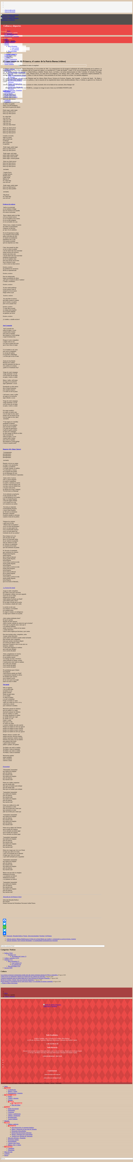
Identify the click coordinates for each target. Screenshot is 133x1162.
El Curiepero (15, 49)
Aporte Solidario (9, 64)
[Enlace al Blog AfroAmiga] (52, 983)
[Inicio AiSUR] (52, 1017)
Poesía (25, 936)
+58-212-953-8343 (9, 12)
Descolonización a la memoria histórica (23, 1127)
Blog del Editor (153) (14, 966)
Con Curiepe (15, 48)
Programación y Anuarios (11, 36)
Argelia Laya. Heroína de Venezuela (22, 1136)
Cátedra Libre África (14, 1143)
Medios (3, 67)
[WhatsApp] (52, 927)
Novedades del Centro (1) (19, 956)
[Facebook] (52, 920)
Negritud (41, 936)
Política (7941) (8, 953)
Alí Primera (48, 936)
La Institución (12, 1089)
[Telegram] (52, 930)
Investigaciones (12, 1117)
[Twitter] (52, 923)
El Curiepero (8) (16, 964)
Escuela (3, 53)
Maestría (3, 66)
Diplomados (11, 1110)
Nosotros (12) (12, 955)
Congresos (11, 1112)
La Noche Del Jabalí (9, 588)
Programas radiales (9, 92)
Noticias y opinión (6, 38)
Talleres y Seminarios (14, 1115)
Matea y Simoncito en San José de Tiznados (24, 1129)
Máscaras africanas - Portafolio (13, 90)
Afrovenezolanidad (33, 936)
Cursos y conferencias (10, 59)
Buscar (6, 1155)
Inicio (8, 31)
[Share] (52, 933)
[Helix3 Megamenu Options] (1, 23)
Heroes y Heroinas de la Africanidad (22, 1134)
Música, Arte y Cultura (14, 1145)
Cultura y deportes (12, 34)
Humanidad (6, 766)
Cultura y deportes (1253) (11, 958)
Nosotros (3, 31)
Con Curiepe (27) (17, 963)
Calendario (7, 100)
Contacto (7, 1153)
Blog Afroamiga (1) (13, 961)
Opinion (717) (8, 959)
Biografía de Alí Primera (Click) (12, 897)
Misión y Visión (12, 1091)
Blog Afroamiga (12, 46)
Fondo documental (13, 1108)
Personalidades (12, 1141)
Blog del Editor (12, 51)
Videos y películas (13, 1124)
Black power (7, 91)
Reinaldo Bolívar (18, 936)
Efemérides (11, 1150)
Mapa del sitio (8, 1152)
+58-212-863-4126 (9, 10)
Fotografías (12, 1126)
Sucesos (10, 1100)
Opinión (6, 44)
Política (10, 1096)
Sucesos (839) (8, 968)
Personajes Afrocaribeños (19, 1131)
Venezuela (9, 936)
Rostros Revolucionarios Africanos (21, 1132)
